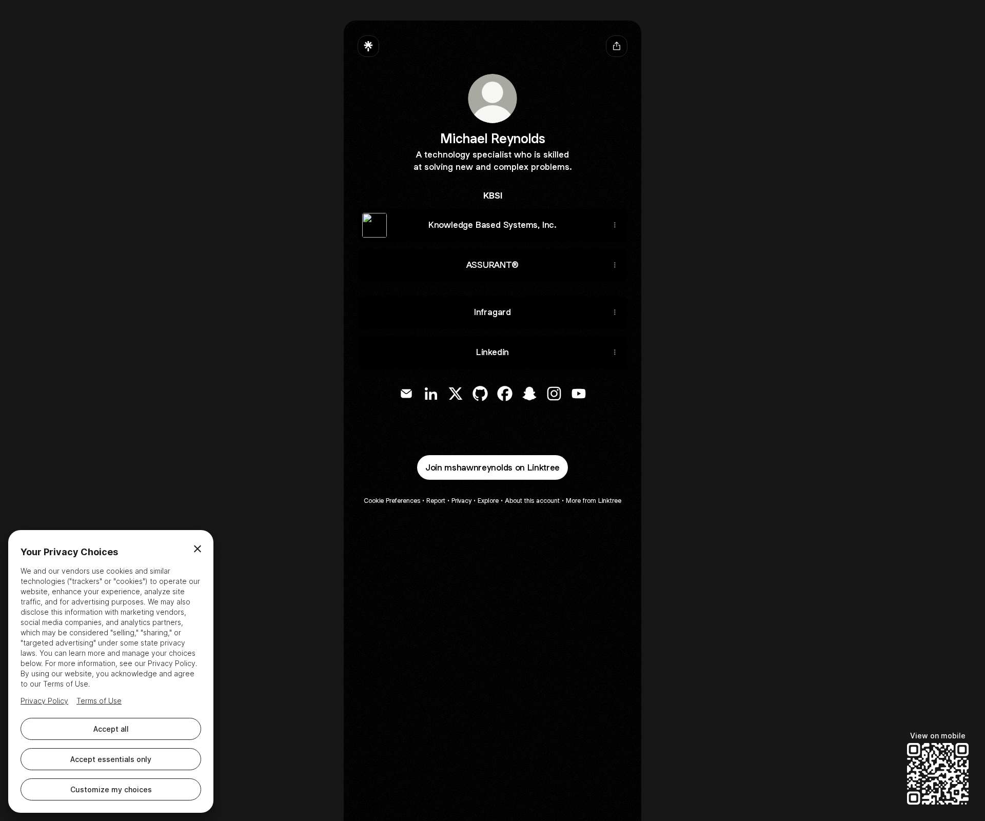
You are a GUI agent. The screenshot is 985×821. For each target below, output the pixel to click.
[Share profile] (616, 46)
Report (435, 500)
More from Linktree (593, 500)
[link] (406, 393)
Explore (488, 500)
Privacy (461, 500)
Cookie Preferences (392, 500)
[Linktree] (368, 46)
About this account (532, 500)
